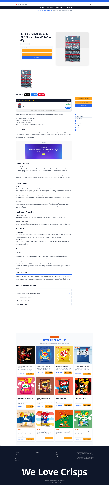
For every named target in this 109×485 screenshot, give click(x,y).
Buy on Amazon (30, 373)
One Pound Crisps (22, 4)
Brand (16, 454)
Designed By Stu (62, 480)
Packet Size (17, 460)
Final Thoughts (79, 127)
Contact (57, 454)
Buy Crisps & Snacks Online (45, 10)
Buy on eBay (36, 57)
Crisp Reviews (69, 7)
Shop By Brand (50, 7)
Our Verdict (79, 125)
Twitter (28, 94)
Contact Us (37, 452)
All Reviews (17, 452)
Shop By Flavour (59, 7)
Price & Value (79, 123)
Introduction (79, 114)
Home (38, 10)
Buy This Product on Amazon (36, 50)
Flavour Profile (79, 118)
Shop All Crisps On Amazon (36, 54)
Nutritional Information (81, 120)
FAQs (77, 130)
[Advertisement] (54, 21)
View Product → (21, 373)
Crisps (51, 10)
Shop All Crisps (40, 7)
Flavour (16, 458)
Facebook (35, 94)
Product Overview (80, 116)
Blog (56, 452)
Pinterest (42, 94)
